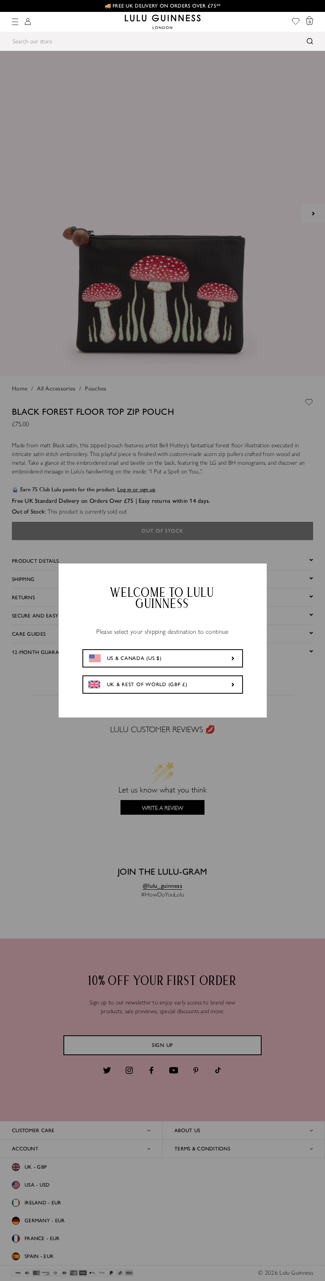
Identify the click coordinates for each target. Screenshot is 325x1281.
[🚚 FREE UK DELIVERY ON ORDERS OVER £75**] (162, 6)
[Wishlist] (296, 22)
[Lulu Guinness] (163, 22)
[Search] (310, 41)
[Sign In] (28, 22)
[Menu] (15, 22)
